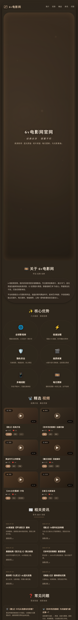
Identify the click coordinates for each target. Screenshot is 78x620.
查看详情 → (9, 538)
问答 (72, 6)
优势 (54, 6)
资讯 (66, 6)
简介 (47, 6)
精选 (60, 6)
